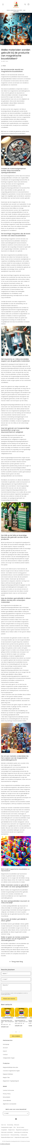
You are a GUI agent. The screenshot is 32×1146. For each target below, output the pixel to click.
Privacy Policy (7, 1094)
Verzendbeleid (7, 1100)
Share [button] (4, 65)
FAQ (14, 1127)
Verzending (10, 1125)
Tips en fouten (20, 1127)
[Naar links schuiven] (12, 1032)
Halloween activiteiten (7, 1132)
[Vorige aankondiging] (2, 11)
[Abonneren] (27, 1113)
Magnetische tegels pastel (22, 1137)
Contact (5, 1054)
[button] (3, 4)
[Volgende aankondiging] (29, 11)
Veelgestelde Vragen (9, 1058)
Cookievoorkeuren (5, 1144)
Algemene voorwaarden (9, 1104)
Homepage (6, 1044)
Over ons (3, 1125)
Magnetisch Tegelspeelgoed (11, 1081)
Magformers (11, 1130)
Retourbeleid (6, 1097)
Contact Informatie (8, 1090)
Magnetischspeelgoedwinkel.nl (13, 1141)
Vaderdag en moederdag (21, 1132)
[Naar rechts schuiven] (19, 1032)
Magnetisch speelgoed (22, 1130)
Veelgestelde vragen (6, 1127)
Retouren (16, 1125)
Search (5, 1051)
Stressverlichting (15, 1135)
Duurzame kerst (5, 1135)
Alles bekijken (16, 1036)
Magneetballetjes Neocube (10, 1067)
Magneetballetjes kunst (7, 1137)
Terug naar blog (17, 961)
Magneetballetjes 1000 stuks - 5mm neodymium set (7, 1021)
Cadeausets (24, 1135)
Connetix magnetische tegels (11, 1070)
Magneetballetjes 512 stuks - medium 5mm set (21, 1021)
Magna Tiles (6, 1077)
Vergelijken (4, 1130)
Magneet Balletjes (8, 1074)
